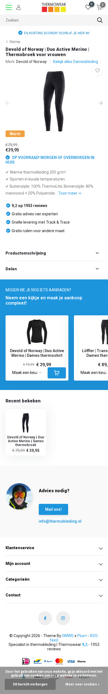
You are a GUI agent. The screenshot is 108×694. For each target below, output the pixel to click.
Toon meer (68, 193)
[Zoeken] (100, 20)
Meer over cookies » (82, 684)
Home (15, 42)
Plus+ (82, 635)
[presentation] (8, 103)
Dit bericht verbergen (30, 684)
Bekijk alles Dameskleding (75, 61)
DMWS (68, 635)
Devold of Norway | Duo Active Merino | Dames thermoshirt (37, 353)
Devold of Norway (31, 61)
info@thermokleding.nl (50, 521)
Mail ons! (53, 509)
